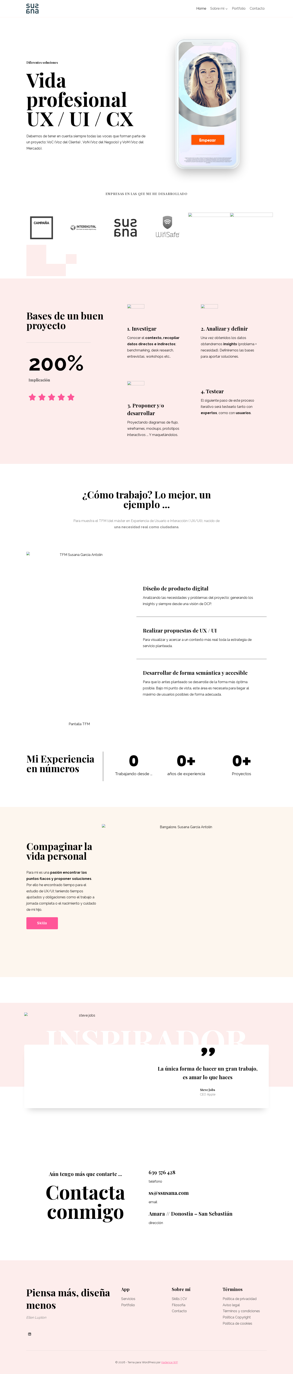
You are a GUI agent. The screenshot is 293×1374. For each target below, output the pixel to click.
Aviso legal (231, 1305)
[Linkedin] (29, 1334)
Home (201, 8)
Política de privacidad (240, 1299)
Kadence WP (169, 1362)
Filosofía (178, 1305)
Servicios (128, 1299)
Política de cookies (237, 1323)
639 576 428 (162, 1172)
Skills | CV (179, 1299)
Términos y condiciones (241, 1311)
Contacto (257, 8)
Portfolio (239, 8)
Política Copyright (237, 1317)
